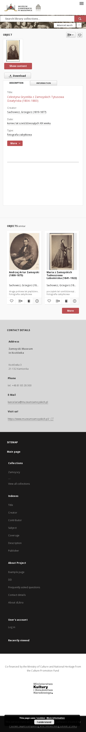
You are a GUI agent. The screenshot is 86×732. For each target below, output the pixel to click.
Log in (11, 627)
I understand (44, 722)
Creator (12, 512)
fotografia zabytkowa (19, 134)
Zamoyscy (14, 472)
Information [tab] (43, 83)
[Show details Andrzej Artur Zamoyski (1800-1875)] (36, 301)
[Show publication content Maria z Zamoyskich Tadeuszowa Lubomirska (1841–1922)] (66, 301)
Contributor (15, 520)
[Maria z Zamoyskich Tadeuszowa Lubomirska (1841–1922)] (62, 251)
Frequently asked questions (24, 587)
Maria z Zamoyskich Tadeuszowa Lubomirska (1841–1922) (62, 275)
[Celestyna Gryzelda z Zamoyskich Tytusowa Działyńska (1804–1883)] (13, 51)
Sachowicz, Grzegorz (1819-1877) (26, 112)
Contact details (17, 595)
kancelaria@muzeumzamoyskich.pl (28, 402)
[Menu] (81, 3)
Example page (16, 572)
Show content (18, 66)
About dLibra (15, 602)
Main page (13, 451)
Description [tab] (16, 83)
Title (10, 505)
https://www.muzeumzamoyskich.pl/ (29, 419)
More (70, 310)
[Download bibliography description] (20, 301)
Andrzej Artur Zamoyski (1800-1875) (24, 274)
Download (19, 76)
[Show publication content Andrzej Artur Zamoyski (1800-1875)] (28, 301)
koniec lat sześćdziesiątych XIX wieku (29, 123)
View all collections (19, 483)
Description (15, 543)
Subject (12, 528)
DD (10, 579)
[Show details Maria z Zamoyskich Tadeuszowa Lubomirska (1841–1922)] (74, 301)
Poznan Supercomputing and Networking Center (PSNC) (43, 726)
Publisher (13, 550)
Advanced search (65, 25)
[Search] (80, 18)
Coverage (13, 535)
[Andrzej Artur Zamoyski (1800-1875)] (24, 251)
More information (56, 717)
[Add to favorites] (79, 34)
